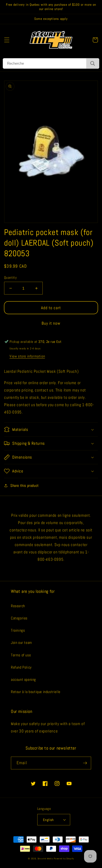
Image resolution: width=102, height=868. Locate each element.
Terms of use (21, 655)
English (48, 819)
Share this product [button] (24, 485)
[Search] (92, 63)
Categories (19, 618)
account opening (23, 679)
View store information (27, 356)
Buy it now (51, 323)
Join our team (21, 642)
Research (18, 605)
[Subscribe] (85, 763)
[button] (7, 40)
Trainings (18, 630)
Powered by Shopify (64, 858)
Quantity (10, 277)
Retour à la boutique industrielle (35, 691)
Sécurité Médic (45, 858)
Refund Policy (21, 667)
